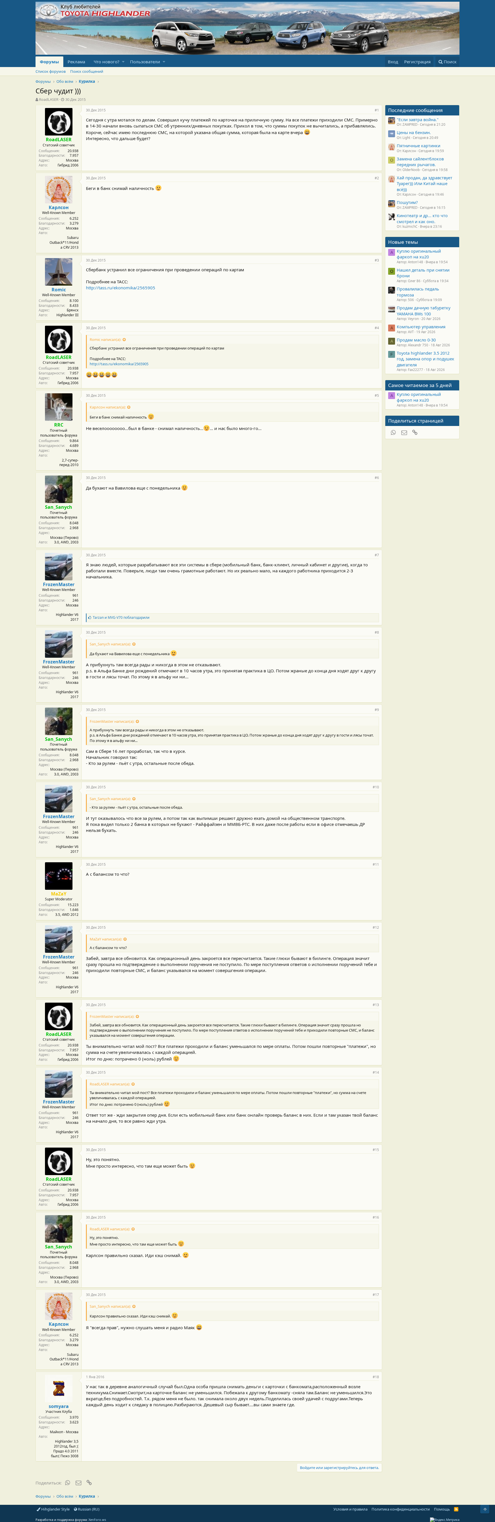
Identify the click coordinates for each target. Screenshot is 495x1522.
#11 (376, 864)
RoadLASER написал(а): (110, 1084)
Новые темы (403, 242)
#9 (377, 709)
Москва (72, 160)
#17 (376, 1294)
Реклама (76, 61)
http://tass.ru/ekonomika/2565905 (120, 287)
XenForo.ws (97, 1519)
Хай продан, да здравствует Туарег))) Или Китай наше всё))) (424, 183)
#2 (377, 178)
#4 (377, 327)
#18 (376, 1376)
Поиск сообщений (86, 71)
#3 (377, 260)
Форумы (49, 61)
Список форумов (51, 71)
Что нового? (106, 61)
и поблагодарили (121, 617)
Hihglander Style (55, 1509)
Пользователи (145, 61)
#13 (376, 1004)
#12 (376, 927)
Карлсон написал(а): (108, 407)
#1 (377, 110)
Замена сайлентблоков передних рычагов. (420, 161)
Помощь (442, 1509)
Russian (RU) (88, 1509)
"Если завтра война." (418, 119)
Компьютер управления (421, 326)
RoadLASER (48, 99)
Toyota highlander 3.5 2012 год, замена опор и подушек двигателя (425, 359)
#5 (377, 395)
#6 (377, 477)
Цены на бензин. (414, 132)
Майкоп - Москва (64, 1431)
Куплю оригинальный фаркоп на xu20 (419, 254)
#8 (377, 632)
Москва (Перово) (64, 537)
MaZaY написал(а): (106, 939)
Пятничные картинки (418, 145)
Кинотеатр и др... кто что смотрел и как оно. (422, 218)
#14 (376, 1072)
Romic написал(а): (105, 339)
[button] (123, 61)
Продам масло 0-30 (416, 340)
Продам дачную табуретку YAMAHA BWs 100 (423, 310)
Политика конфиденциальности (401, 1509)
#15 (376, 1149)
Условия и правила (350, 1509)
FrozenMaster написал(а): (112, 721)
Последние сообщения (415, 110)
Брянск (72, 310)
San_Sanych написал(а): (110, 644)
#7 (377, 555)
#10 (376, 787)
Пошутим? (407, 202)
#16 (376, 1217)
